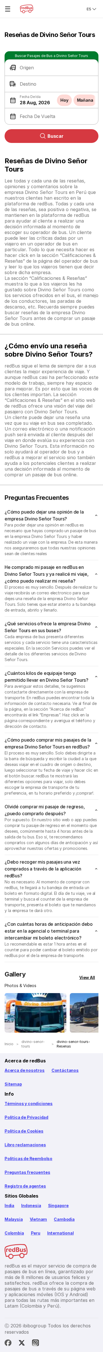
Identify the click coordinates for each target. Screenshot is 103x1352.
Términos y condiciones (29, 1103)
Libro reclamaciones (25, 1144)
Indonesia (31, 1205)
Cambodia (64, 1219)
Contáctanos (65, 1070)
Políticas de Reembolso (28, 1158)
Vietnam (38, 1219)
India (9, 1205)
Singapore (58, 1205)
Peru (35, 1233)
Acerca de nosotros (25, 1070)
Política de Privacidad (26, 1117)
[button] (51, 68)
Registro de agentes (25, 1186)
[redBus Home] (26, 8)
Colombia (14, 1233)
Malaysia (14, 1219)
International (60, 1233)
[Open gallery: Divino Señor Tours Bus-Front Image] (35, 1013)
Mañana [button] (85, 100)
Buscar (55, 136)
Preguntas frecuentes (27, 1172)
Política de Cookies (24, 1131)
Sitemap (13, 1084)
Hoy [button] (64, 100)
